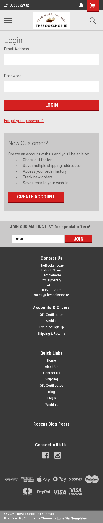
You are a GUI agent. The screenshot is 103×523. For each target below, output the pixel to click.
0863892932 (19, 5)
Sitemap (48, 514)
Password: (13, 76)
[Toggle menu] (8, 20)
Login (43, 327)
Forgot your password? (24, 121)
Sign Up (58, 327)
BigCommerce (29, 518)
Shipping (51, 379)
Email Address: (17, 49)
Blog (51, 392)
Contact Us (51, 373)
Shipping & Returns (51, 334)
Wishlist (51, 321)
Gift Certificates (51, 315)
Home (51, 360)
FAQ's (51, 398)
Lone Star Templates (72, 518)
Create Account (36, 197)
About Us (52, 367)
